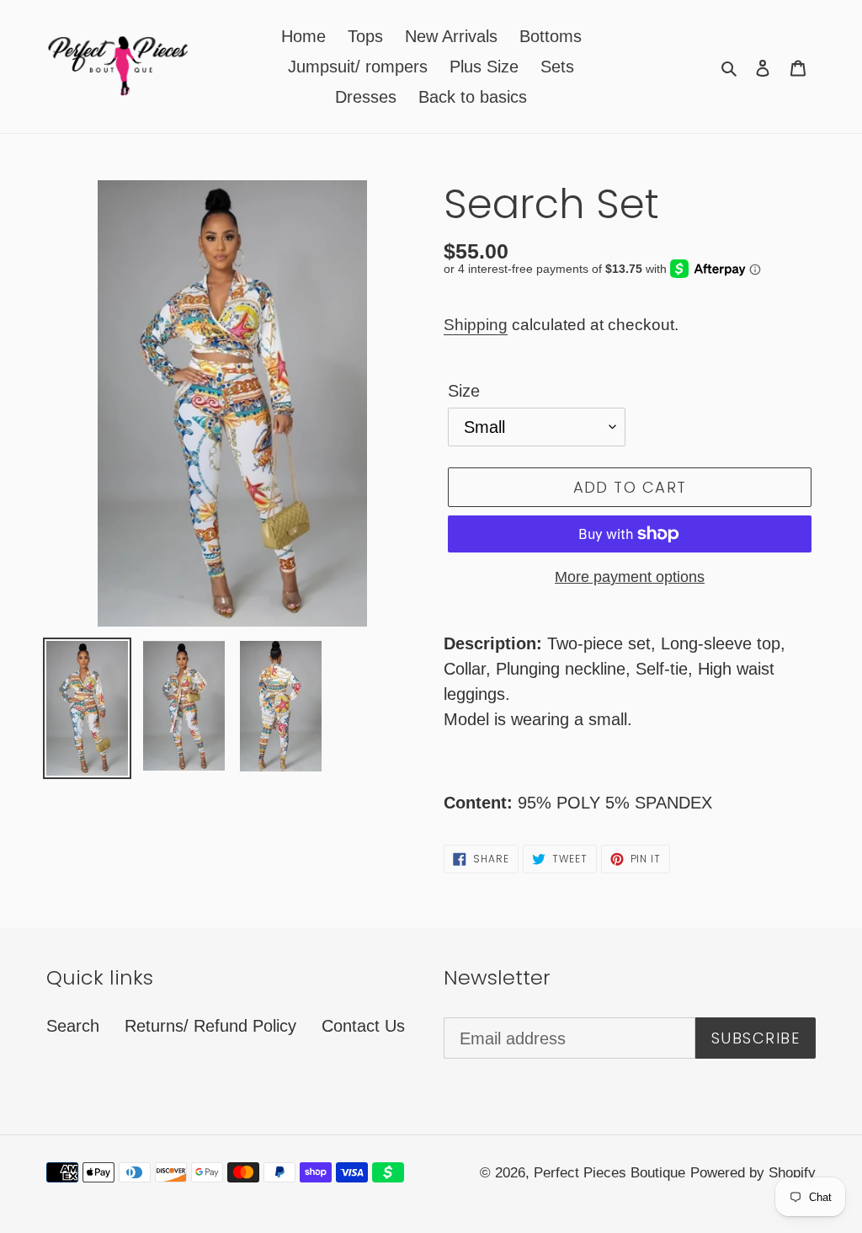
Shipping (476, 325)
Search (72, 1026)
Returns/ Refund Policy (210, 1026)
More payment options (630, 576)
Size (464, 391)
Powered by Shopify (753, 1173)
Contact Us (363, 1026)
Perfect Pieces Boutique (609, 1173)
